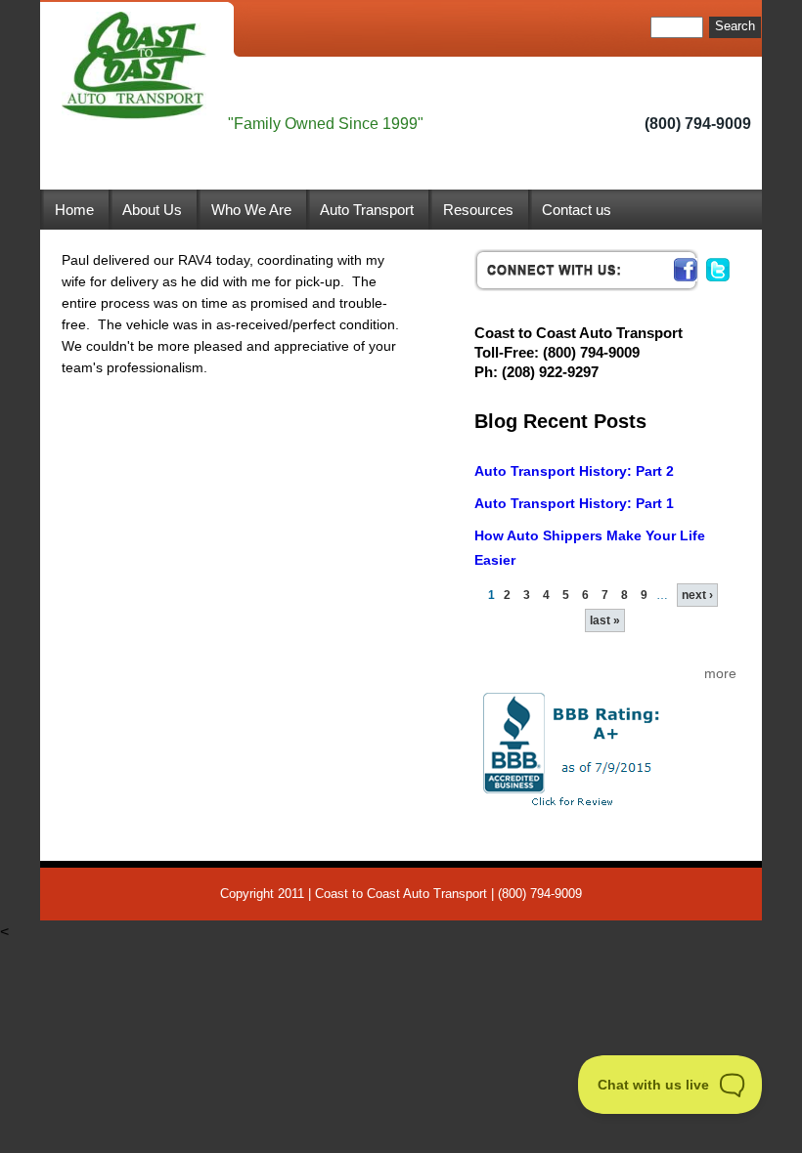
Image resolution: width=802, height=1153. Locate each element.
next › (697, 595)
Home (74, 209)
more (720, 673)
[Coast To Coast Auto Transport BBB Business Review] (605, 748)
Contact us (576, 209)
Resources (478, 209)
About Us (152, 209)
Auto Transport (367, 209)
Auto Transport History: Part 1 (574, 503)
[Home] (134, 66)
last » (605, 620)
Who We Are (251, 209)
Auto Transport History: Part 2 (574, 471)
